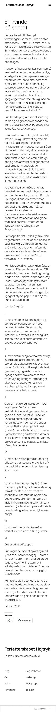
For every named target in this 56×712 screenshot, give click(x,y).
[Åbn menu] (50, 5)
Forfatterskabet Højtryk (19, 5)
